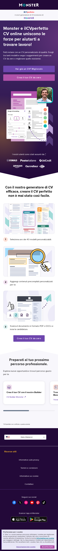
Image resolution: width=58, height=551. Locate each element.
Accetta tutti (47, 547)
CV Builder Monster (14, 397)
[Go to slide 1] (16, 410)
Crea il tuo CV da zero (29, 77)
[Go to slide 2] (42, 410)
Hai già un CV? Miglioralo (29, 69)
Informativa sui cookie (45, 538)
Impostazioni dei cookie (25, 547)
